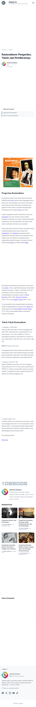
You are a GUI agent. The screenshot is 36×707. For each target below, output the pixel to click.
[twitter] (10, 483)
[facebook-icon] (3, 693)
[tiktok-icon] (17, 693)
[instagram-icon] (10, 693)
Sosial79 (13, 2)
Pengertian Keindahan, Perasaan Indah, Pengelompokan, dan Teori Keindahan (26, 523)
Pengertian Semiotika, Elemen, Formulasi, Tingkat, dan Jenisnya (9, 547)
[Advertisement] (18, 27)
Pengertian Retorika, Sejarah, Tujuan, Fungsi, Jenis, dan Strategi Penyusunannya (26, 547)
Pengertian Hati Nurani (13, 346)
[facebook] (6, 483)
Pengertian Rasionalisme (10, 112)
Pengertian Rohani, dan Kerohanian (9, 521)
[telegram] (18, 483)
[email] (25, 483)
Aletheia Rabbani (15, 674)
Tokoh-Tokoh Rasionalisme (10, 115)
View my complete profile (11, 688)
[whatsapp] (14, 483)
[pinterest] (21, 483)
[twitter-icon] (6, 693)
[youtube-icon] (13, 693)
